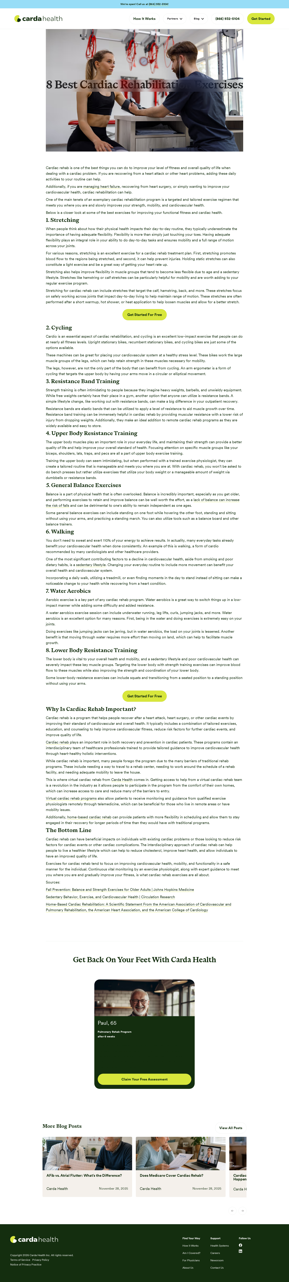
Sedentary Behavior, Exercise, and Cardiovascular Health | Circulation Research (110, 897)
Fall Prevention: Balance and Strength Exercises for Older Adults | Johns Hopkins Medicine (120, 889)
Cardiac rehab (58, 742)
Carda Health (122, 779)
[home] (38, 18)
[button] (174, 18)
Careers (215, 1253)
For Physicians (191, 1260)
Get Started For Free (144, 314)
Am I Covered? (191, 1253)
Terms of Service (20, 1259)
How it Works (190, 1245)
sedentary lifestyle (91, 565)
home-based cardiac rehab (89, 817)
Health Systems (219, 1245)
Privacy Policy (40, 1259)
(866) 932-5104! (158, 4)
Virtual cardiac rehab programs (71, 798)
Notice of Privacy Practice (25, 1264)
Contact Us (217, 1267)
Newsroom (217, 1260)
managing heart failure (101, 186)
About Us (187, 1267)
